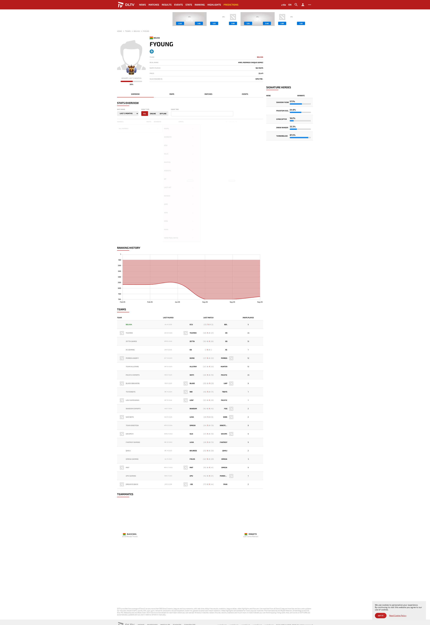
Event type (145, 109)
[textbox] (172, 114)
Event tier (175, 109)
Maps (171, 94)
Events (178, 4)
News (142, 4)
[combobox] (202, 113)
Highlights (214, 4)
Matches (153, 4)
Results (166, 4)
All (144, 114)
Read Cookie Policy (397, 615)
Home (119, 31)
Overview (135, 94)
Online (153, 114)
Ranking (200, 4)
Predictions (231, 4)
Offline (163, 114)
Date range (121, 109)
